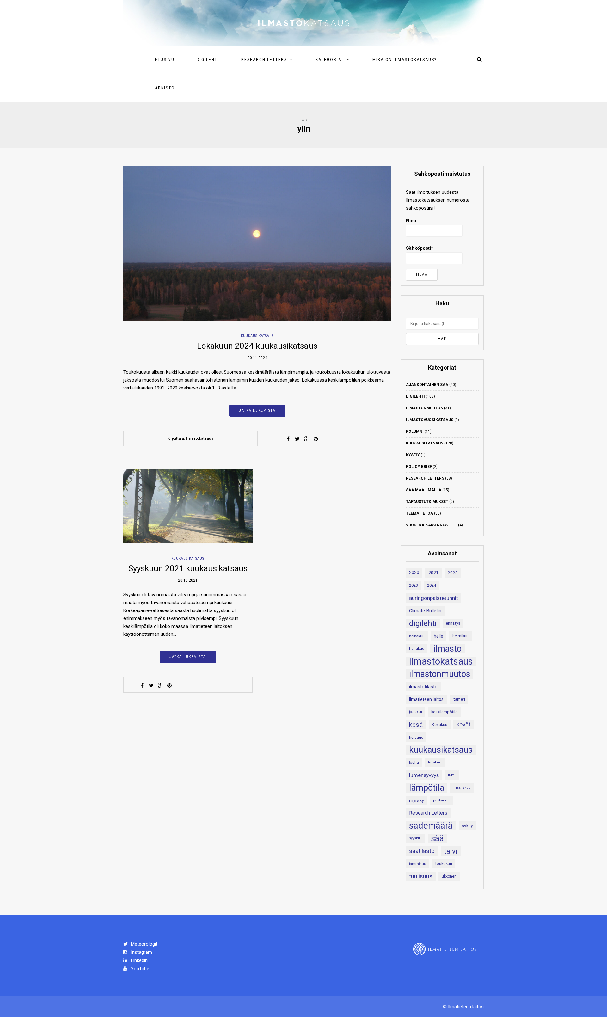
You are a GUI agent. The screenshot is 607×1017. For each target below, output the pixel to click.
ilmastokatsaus (441, 661)
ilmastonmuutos (439, 674)
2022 (453, 572)
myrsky (416, 800)
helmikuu (460, 636)
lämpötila (426, 788)
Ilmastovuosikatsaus (429, 420)
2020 (414, 572)
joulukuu (415, 712)
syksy (467, 825)
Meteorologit (143, 944)
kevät (463, 724)
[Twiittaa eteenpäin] (297, 438)
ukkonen (449, 876)
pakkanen (441, 800)
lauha (414, 762)
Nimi (411, 221)
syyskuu (415, 838)
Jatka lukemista (257, 410)
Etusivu (165, 60)
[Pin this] (315, 438)
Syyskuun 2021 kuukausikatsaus (188, 568)
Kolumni (415, 431)
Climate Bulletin (425, 611)
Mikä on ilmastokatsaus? (404, 60)
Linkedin (139, 960)
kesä (416, 724)
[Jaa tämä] (288, 438)
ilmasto (447, 648)
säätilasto (422, 851)
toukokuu (443, 863)
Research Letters (264, 60)
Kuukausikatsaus (257, 336)
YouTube (139, 968)
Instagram (141, 952)
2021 (433, 572)
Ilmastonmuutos (424, 408)
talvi (450, 851)
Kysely (413, 455)
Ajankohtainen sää (427, 385)
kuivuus (416, 737)
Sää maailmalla (423, 490)
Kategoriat (330, 60)
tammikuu (417, 863)
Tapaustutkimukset (427, 501)
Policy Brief (419, 466)
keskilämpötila (444, 711)
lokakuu (434, 762)
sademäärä (431, 825)
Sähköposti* (419, 248)
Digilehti (208, 60)
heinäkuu (417, 636)
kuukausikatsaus (441, 750)
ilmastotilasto (423, 686)
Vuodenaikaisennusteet (431, 525)
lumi (452, 775)
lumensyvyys (424, 775)
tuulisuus (420, 876)
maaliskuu (462, 788)
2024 (431, 585)
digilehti (423, 623)
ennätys (453, 623)
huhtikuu (416, 648)
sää (437, 838)
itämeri (459, 699)
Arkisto (165, 88)
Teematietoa (419, 513)
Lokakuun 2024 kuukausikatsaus (257, 346)
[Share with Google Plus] (306, 438)
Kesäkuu (439, 724)
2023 (413, 585)
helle (438, 636)
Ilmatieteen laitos (426, 699)
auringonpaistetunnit (433, 598)
